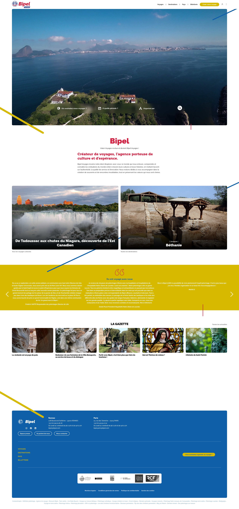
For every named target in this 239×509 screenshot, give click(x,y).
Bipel (119, 141)
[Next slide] (231, 294)
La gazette (119, 324)
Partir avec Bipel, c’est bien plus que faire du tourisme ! (117, 356)
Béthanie (174, 245)
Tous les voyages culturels (21, 251)
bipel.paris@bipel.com (101, 428)
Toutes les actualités (219, 324)
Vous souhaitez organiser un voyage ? (198, 454)
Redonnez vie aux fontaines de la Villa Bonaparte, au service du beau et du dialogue (75, 356)
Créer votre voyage (209, 4)
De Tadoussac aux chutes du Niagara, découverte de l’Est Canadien (65, 243)
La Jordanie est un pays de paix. (25, 355)
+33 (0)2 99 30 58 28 (55, 423)
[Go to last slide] (7, 294)
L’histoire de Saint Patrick (196, 355)
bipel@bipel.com (54, 428)
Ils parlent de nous (43, 433)
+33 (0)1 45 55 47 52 (100, 423)
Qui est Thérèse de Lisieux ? (153, 355)
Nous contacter (61, 433)
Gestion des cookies (147, 490)
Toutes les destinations (129, 251)
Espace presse (25, 433)
